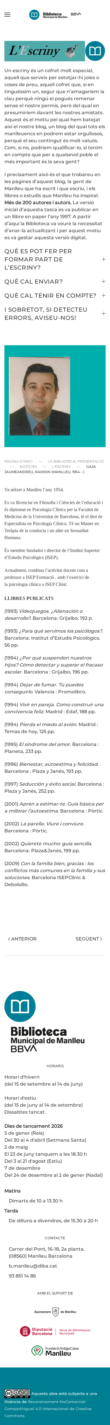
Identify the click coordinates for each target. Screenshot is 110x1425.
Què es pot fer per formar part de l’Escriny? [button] (38, 259)
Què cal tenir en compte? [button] (50, 295)
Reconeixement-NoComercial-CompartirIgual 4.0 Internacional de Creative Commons (48, 1409)
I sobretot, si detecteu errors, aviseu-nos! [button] (45, 313)
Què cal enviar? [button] (33, 281)
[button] (7, 14)
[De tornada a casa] (55, 14)
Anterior (24, 939)
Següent (87, 939)
